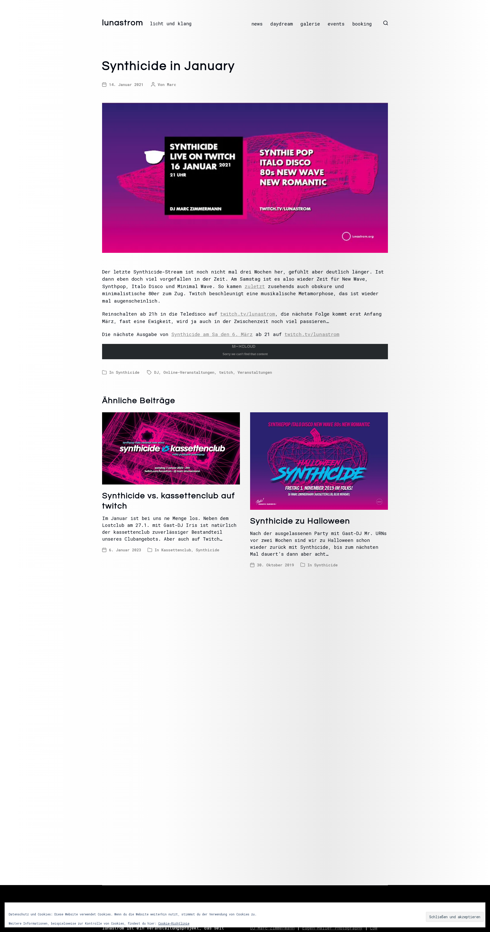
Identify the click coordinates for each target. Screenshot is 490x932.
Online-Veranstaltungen (188, 372)
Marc (171, 84)
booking (362, 23)
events (336, 23)
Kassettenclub (176, 549)
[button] (385, 22)
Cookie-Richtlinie (173, 923)
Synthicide (127, 372)
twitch (226, 372)
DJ (156, 372)
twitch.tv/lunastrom (247, 313)
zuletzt (254, 286)
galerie (310, 23)
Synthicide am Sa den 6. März (212, 334)
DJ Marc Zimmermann (272, 927)
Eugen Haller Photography (332, 927)
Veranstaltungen (255, 372)
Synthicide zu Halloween (300, 521)
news (257, 23)
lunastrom (122, 23)
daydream (281, 23)
